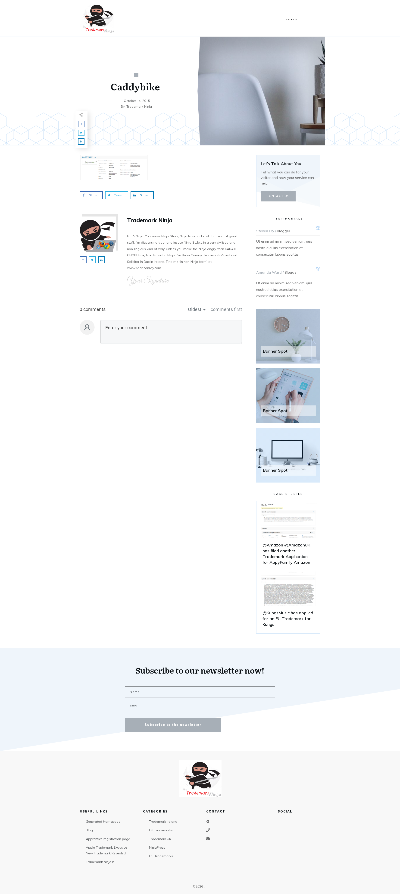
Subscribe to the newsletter (172, 725)
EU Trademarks (161, 830)
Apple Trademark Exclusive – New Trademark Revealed (108, 850)
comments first (226, 309)
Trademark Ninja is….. (102, 862)
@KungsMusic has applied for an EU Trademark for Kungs (288, 601)
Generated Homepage (103, 821)
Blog (89, 830)
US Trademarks (161, 856)
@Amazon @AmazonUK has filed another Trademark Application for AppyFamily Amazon (288, 536)
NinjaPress (157, 847)
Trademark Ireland (163, 821)
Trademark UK (160, 839)
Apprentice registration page (108, 839)
